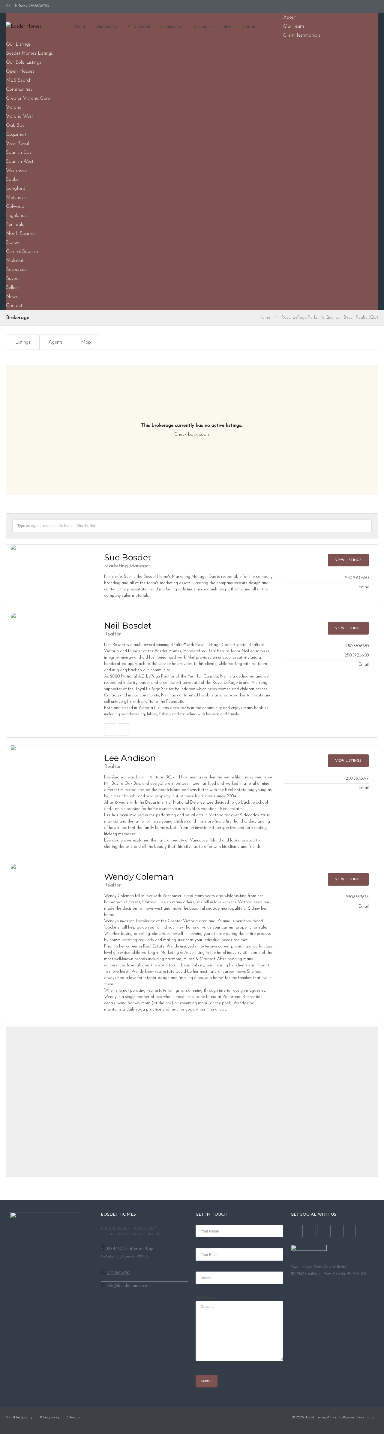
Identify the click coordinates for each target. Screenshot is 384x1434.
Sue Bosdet (127, 557)
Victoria (14, 107)
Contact (250, 27)
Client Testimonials (301, 35)
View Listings (348, 560)
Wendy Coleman (139, 877)
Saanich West (19, 161)
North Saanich (21, 233)
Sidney (12, 242)
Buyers (12, 278)
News (227, 27)
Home (265, 318)
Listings (22, 342)
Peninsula (15, 224)
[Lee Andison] (50, 747)
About (79, 27)
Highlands (16, 215)
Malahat (14, 260)
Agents (56, 342)
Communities (172, 27)
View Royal (17, 143)
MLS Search (139, 27)
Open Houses (20, 71)
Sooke (12, 179)
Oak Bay (15, 125)
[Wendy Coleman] (50, 866)
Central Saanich (22, 251)
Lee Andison (130, 758)
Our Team (293, 26)
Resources (203, 27)
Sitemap (73, 1417)
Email (363, 587)
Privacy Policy (49, 1417)
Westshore (16, 170)
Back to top (365, 1417)
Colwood (15, 206)
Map (86, 342)
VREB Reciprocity (19, 1417)
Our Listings (106, 27)
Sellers (12, 287)
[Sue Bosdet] (50, 547)
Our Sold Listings (23, 62)
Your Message (207, 1298)
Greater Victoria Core (28, 98)
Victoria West (19, 116)
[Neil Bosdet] (50, 615)
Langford (15, 188)
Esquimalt (16, 134)
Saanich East (19, 152)
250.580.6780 (118, 1273)
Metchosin (16, 197)
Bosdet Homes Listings (29, 53)
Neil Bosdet (128, 625)
